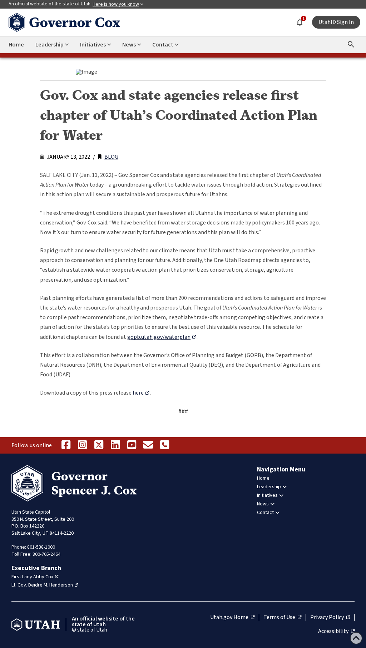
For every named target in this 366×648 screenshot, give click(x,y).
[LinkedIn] (115, 445)
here (138, 393)
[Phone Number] (164, 445)
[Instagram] (82, 445)
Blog (111, 157)
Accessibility (336, 631)
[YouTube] (131, 445)
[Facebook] (66, 445)
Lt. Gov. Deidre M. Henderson (42, 585)
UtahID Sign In (336, 22)
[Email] (148, 445)
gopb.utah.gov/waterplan (159, 337)
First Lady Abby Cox (32, 576)
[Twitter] (98, 445)
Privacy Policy (330, 617)
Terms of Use (282, 617)
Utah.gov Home (232, 617)
